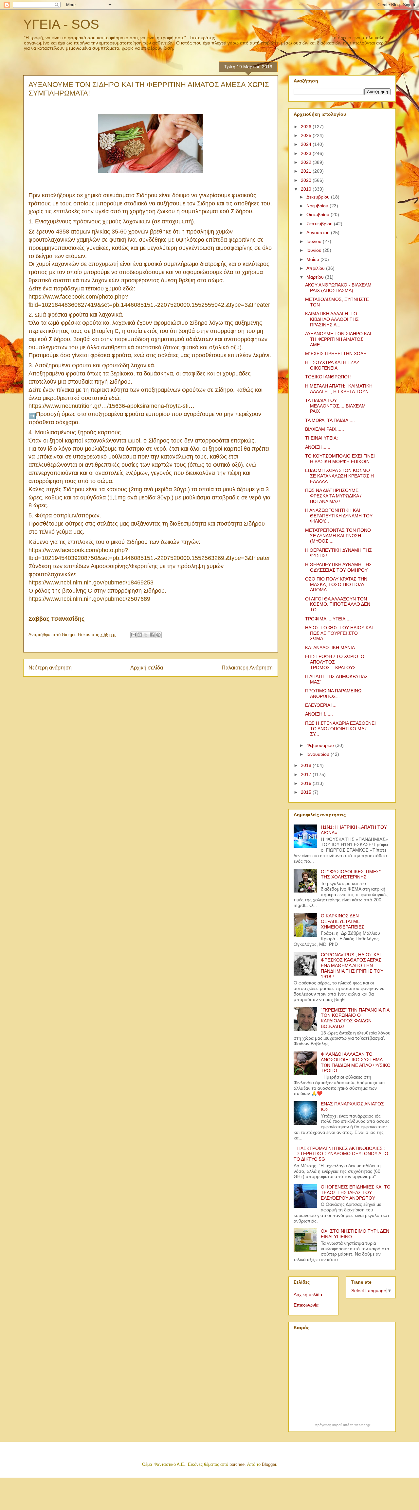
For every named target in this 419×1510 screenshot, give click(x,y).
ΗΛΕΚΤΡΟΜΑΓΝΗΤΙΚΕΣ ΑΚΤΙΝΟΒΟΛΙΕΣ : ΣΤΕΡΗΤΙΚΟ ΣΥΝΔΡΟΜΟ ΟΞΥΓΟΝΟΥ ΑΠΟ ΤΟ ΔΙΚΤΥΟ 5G (341, 1154)
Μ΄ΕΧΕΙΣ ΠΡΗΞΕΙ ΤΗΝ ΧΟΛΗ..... (339, 353)
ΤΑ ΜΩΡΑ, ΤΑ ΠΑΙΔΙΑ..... (330, 420)
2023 (307, 153)
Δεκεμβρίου (318, 197)
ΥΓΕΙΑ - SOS (61, 24)
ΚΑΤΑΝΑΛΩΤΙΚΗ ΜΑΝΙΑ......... (336, 647)
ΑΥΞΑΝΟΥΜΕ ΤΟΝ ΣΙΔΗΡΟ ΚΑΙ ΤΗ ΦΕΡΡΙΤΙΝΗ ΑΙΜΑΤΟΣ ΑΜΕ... (338, 339)
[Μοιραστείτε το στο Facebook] (152, 635)
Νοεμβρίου (318, 205)
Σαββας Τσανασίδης (56, 619)
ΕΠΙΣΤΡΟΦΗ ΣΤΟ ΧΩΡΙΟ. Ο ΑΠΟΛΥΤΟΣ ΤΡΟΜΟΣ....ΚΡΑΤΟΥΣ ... (334, 662)
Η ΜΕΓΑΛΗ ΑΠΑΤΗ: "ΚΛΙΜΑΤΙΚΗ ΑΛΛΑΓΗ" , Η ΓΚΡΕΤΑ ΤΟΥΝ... (339, 388)
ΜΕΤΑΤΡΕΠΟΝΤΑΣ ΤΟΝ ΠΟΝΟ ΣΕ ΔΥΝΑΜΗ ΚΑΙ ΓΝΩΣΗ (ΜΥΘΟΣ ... (338, 536)
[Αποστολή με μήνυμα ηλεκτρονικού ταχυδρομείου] (133, 635)
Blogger (269, 1464)
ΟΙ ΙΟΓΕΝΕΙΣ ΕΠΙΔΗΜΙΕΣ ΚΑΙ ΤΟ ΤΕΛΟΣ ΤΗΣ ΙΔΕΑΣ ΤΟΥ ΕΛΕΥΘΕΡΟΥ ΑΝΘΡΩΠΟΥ (356, 1192)
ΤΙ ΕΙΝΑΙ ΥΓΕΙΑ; (321, 438)
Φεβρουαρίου (320, 745)
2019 (307, 189)
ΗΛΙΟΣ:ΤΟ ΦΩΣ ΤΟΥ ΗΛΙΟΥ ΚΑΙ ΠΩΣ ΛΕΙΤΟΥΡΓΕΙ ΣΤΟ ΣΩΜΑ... (339, 633)
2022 (307, 162)
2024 (307, 144)
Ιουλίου (314, 241)
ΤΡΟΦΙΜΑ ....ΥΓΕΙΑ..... (328, 618)
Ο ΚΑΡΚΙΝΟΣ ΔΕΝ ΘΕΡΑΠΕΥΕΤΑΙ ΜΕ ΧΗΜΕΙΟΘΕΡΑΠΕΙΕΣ (342, 921)
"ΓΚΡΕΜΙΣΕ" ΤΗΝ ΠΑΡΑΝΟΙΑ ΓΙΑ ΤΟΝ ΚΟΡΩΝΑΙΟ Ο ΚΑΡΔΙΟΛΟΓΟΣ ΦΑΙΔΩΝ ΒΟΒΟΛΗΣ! (355, 1018)
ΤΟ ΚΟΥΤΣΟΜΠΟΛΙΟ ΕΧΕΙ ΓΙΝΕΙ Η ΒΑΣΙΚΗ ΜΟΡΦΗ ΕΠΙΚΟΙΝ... (340, 458)
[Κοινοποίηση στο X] (146, 635)
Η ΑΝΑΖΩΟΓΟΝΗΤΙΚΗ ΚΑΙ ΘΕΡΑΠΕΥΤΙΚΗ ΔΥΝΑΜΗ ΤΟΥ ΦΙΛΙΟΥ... (339, 516)
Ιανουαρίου (318, 754)
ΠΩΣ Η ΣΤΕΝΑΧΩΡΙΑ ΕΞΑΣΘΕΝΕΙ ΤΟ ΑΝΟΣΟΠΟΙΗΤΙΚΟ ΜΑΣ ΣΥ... (340, 728)
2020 (307, 180)
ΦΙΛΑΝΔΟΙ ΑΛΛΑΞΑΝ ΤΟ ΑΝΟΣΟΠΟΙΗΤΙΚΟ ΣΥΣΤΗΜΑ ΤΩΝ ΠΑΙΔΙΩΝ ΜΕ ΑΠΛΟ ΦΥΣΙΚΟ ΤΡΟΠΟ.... (356, 1062)
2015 (307, 792)
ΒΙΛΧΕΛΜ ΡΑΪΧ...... (324, 429)
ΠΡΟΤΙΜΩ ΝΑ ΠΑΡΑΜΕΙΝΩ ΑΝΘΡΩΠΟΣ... (333, 693)
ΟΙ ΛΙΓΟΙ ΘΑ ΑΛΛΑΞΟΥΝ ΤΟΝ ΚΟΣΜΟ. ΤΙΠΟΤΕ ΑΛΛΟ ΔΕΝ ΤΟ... (337, 604)
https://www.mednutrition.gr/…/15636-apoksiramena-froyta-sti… (111, 406)
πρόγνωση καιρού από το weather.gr (342, 1425)
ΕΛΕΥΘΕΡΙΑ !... (321, 705)
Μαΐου (313, 259)
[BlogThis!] (140, 635)
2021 (307, 171)
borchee (237, 1464)
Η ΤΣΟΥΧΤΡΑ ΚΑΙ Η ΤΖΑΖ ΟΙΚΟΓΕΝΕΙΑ (332, 365)
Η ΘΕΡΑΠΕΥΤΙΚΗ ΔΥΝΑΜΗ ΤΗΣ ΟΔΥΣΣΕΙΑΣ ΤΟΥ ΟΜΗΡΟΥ (338, 567)
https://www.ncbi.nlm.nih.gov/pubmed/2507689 (89, 599)
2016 (307, 783)
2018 (307, 765)
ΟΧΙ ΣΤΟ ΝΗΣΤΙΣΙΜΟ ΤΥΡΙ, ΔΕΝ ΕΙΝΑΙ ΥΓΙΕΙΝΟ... (355, 1233)
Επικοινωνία (306, 1305)
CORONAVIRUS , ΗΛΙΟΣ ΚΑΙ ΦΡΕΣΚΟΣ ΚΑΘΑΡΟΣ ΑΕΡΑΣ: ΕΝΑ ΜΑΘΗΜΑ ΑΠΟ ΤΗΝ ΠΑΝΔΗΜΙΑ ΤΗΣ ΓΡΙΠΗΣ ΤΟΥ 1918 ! (352, 965)
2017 (307, 774)
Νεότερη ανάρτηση (50, 667)
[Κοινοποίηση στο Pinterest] (158, 635)
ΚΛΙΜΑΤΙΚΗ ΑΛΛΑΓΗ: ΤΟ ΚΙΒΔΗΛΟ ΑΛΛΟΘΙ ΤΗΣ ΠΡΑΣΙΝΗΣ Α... (332, 319)
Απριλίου (316, 268)
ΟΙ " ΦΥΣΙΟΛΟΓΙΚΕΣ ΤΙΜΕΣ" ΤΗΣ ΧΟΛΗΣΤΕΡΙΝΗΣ (351, 874)
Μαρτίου (315, 277)
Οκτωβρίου (318, 214)
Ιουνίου (314, 250)
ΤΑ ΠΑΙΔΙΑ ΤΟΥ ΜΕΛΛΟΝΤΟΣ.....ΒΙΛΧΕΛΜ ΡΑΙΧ (335, 406)
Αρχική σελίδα (146, 667)
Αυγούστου (318, 232)
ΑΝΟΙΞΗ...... (317, 447)
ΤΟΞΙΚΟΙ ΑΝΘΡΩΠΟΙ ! (328, 376)
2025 (307, 135)
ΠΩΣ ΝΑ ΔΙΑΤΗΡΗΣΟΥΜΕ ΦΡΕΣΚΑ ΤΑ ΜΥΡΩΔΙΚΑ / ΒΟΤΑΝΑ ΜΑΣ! (333, 496)
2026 (307, 126)
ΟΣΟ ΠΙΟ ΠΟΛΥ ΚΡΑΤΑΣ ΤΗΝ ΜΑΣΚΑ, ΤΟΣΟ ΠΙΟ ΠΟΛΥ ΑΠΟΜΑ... (336, 584)
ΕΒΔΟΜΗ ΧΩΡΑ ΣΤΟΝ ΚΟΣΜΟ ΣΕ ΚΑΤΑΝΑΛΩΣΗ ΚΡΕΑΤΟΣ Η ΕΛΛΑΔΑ (339, 476)
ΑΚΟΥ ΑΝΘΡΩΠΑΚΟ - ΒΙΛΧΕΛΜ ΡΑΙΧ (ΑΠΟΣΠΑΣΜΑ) (338, 287)
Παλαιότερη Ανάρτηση (247, 667)
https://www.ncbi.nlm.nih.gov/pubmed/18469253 (91, 582)
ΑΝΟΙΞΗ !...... (319, 714)
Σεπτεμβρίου (320, 223)
